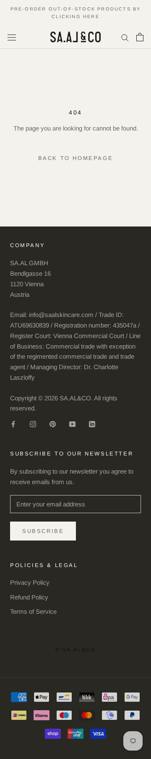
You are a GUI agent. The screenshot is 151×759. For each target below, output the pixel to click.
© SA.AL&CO (75, 649)
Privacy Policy (29, 582)
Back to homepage (75, 158)
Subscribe (43, 531)
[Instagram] (33, 423)
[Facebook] (13, 423)
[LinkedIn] (92, 423)
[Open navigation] (12, 37)
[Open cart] (139, 37)
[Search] (125, 37)
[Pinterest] (52, 423)
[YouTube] (72, 423)
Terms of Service (33, 611)
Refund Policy (29, 597)
